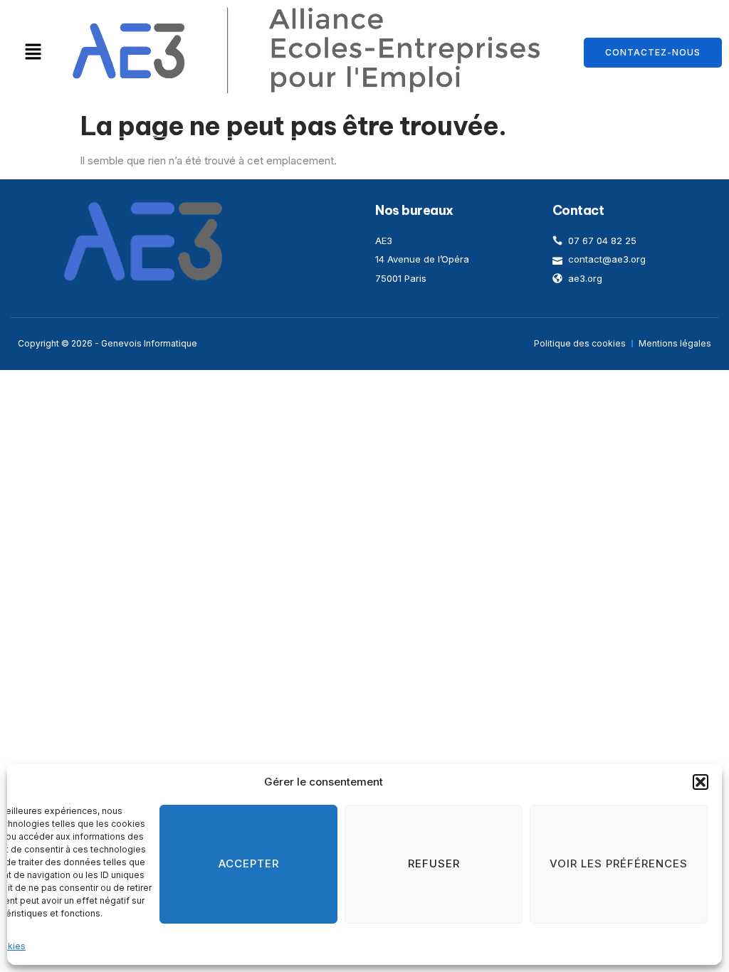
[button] (700, 782)
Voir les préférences (619, 863)
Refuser (434, 863)
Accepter (249, 863)
